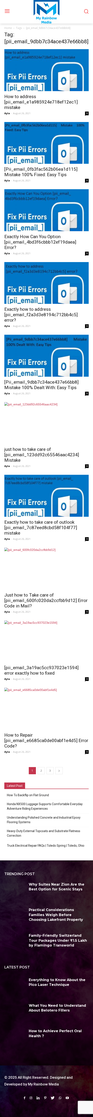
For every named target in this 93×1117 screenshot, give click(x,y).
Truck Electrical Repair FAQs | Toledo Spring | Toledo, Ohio (45, 845)
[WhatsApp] (60, 1098)
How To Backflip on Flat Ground (28, 795)
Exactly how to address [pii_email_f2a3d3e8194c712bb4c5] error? (41, 315)
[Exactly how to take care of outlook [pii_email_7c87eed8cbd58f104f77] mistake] (46, 496)
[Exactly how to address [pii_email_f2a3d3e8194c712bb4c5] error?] (46, 283)
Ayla (7, 113)
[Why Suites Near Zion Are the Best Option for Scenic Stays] (15, 891)
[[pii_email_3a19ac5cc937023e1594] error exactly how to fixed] (46, 641)
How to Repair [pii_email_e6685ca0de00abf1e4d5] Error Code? (46, 740)
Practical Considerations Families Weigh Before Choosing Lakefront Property (56, 915)
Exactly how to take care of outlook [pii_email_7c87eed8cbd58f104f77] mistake (40, 528)
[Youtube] (67, 1098)
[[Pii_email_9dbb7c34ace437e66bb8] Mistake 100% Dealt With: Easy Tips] (46, 356)
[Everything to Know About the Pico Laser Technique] (15, 986)
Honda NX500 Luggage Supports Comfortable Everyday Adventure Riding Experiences (45, 806)
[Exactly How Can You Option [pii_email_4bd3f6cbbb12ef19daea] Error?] (46, 210)
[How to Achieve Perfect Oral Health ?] (15, 1037)
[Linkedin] (38, 1098)
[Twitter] (53, 1098)
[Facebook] (24, 1098)
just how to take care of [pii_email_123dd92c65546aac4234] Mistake (41, 455)
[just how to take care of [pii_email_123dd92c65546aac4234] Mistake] (46, 423)
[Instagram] (30, 1098)
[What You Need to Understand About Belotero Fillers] (15, 1012)
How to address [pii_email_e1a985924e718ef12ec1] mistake (41, 102)
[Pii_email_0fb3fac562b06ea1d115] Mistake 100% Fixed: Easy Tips (40, 172)
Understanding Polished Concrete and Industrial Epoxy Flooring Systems (43, 820)
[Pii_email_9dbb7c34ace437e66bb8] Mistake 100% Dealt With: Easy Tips (41, 385)
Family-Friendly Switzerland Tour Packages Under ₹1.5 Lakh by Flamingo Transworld (58, 940)
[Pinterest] (45, 1098)
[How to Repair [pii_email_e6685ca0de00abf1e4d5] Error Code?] (46, 709)
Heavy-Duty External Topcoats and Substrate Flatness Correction (43, 833)
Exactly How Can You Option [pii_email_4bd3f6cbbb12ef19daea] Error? (40, 242)
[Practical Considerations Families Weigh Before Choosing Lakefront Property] (15, 916)
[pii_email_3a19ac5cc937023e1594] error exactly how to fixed (41, 670)
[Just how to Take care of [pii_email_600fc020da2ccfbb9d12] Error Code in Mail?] (46, 569)
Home (8, 28)
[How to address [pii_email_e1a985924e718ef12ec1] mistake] (46, 70)
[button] (86, 11)
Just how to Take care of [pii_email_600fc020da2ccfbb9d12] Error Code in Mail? (46, 600)
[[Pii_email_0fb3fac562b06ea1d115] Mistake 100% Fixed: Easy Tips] (46, 143)
